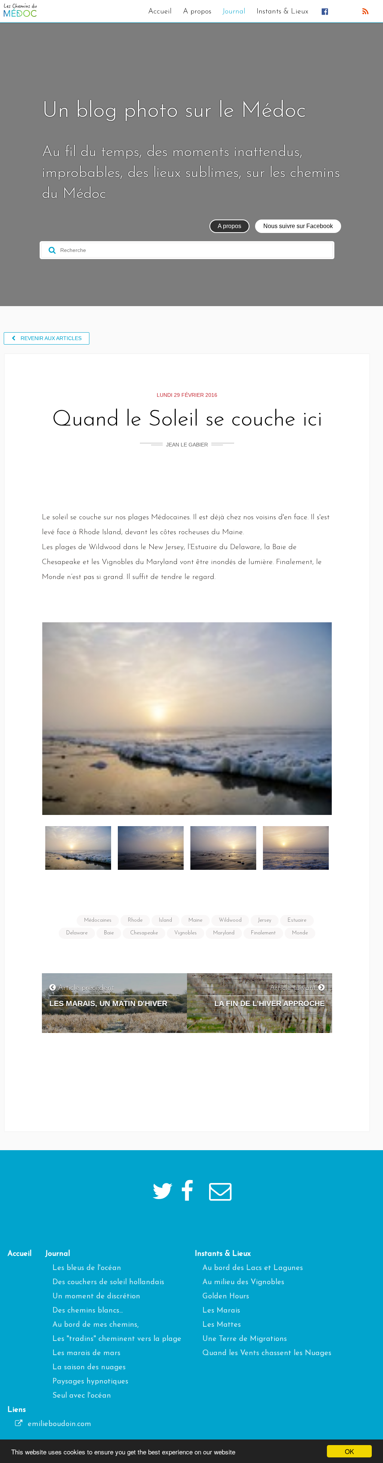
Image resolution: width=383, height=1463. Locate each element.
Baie (109, 933)
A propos (197, 11)
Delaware (77, 933)
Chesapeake (144, 933)
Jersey (264, 920)
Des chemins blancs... (87, 1310)
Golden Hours (225, 1296)
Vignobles (185, 933)
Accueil (160, 11)
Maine (195, 920)
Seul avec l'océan (81, 1396)
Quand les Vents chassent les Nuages (266, 1353)
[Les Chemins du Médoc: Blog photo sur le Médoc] (20, 15)
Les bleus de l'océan (86, 1268)
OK (349, 1451)
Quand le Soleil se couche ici (187, 420)
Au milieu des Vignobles (243, 1282)
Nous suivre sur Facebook (298, 226)
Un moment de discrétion (96, 1296)
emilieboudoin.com (58, 1424)
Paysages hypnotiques (90, 1381)
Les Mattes (221, 1325)
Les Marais (221, 1310)
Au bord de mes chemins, (95, 1325)
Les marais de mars (86, 1353)
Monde (300, 933)
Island (165, 920)
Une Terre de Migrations (244, 1339)
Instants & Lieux (282, 11)
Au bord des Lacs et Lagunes (252, 1268)
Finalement (263, 933)
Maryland (224, 933)
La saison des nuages (89, 1367)
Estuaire (297, 920)
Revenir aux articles (50, 338)
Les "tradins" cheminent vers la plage (116, 1339)
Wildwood (230, 920)
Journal (234, 11)
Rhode (135, 920)
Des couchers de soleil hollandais (108, 1282)
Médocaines (97, 920)
